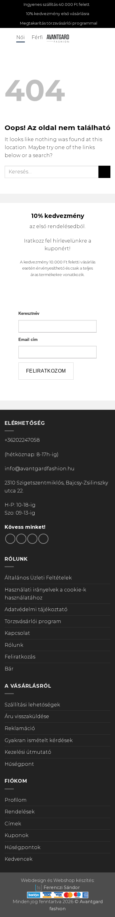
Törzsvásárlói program (33, 621)
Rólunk (14, 645)
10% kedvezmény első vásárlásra (57, 13)
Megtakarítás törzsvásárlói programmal (58, 23)
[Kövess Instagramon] (21, 539)
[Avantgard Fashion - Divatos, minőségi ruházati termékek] (58, 38)
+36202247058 (22, 440)
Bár (9, 669)
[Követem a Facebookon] (10, 539)
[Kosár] (107, 38)
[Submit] (104, 172)
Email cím (28, 339)
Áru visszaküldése (27, 716)
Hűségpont (19, 764)
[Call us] (43, 539)
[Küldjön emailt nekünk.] (32, 539)
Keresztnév (28, 313)
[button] (8, 38)
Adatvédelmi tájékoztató (36, 609)
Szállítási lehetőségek (32, 705)
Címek (13, 824)
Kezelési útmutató (28, 752)
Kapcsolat (17, 633)
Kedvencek (19, 859)
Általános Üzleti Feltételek (38, 578)
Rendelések (20, 812)
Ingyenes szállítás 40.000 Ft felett (57, 4)
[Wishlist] (97, 38)
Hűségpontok (22, 847)
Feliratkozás (20, 657)
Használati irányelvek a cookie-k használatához (45, 594)
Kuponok (17, 835)
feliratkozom (46, 371)
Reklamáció (20, 728)
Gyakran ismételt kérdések (39, 740)
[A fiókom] (86, 38)
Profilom (16, 800)
